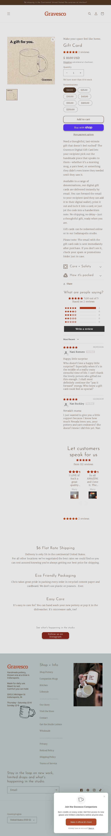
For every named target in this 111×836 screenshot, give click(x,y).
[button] (8, 14)
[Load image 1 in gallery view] (12, 94)
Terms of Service (48, 763)
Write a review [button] (84, 328)
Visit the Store (47, 711)
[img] (70, 347)
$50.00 (70, 103)
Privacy (43, 744)
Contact (44, 718)
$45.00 (84, 96)
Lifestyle (44, 691)
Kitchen (44, 685)
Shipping (67, 62)
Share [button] (69, 283)
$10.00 (69, 90)
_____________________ (51, 737)
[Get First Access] (56, 790)
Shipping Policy (48, 757)
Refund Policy (47, 750)
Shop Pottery (46, 672)
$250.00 (70, 109)
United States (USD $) (20, 820)
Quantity (67, 67)
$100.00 (85, 103)
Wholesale (45, 731)
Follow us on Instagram (55, 635)
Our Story (45, 704)
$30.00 (70, 96)
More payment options (83, 134)
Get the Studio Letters (51, 724)
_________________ (49, 698)
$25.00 (84, 90)
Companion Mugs (49, 678)
